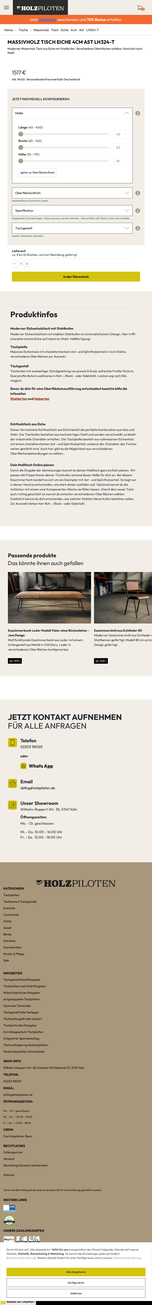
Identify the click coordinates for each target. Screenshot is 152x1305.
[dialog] (76, 1271)
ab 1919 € (15, 660)
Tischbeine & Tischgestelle (20, 901)
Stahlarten (18, 399)
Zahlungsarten (13, 1152)
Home (8, 30)
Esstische (9, 908)
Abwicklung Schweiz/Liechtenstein (25, 1165)
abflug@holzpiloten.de (37, 788)
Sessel (7, 928)
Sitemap (8, 1175)
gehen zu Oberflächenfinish (38, 172)
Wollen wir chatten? (20, 1302)
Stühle (7, 921)
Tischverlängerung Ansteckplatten (25, 1045)
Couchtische (11, 915)
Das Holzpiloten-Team (17, 1136)
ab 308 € (101, 660)
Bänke (7, 934)
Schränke (9, 941)
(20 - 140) (30, 141)
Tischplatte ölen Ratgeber (20, 1025)
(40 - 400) (30, 127)
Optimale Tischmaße (17, 1006)
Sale (6, 960)
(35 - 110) (28, 154)
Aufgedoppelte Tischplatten (21, 999)
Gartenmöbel (12, 947)
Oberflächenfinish (28, 193)
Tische (23, 30)
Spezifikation (24, 210)
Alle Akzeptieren (76, 1272)
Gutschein (47, 19)
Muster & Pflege (13, 954)
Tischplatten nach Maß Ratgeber (24, 986)
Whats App (41, 766)
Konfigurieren (76, 1282)
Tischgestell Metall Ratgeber (22, 979)
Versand (8, 1159)
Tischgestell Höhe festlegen (21, 1012)
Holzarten (41, 399)
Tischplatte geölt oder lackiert (22, 1019)
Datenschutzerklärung (21, 1258)
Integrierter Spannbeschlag (21, 1038)
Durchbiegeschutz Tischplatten (23, 1032)
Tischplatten (11, 895)
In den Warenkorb (76, 277)
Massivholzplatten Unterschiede (24, 1051)
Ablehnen (76, 1293)
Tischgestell (23, 228)
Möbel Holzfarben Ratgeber (21, 993)
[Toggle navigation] (6, 7)
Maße (19, 113)
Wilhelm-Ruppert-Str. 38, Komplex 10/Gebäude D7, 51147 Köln (43, 1068)
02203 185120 (31, 746)
